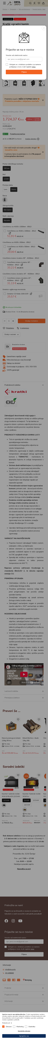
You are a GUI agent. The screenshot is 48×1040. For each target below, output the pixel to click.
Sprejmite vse (24, 1036)
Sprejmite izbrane (24, 1031)
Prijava (24, 72)
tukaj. (34, 67)
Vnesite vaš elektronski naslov (16, 55)
